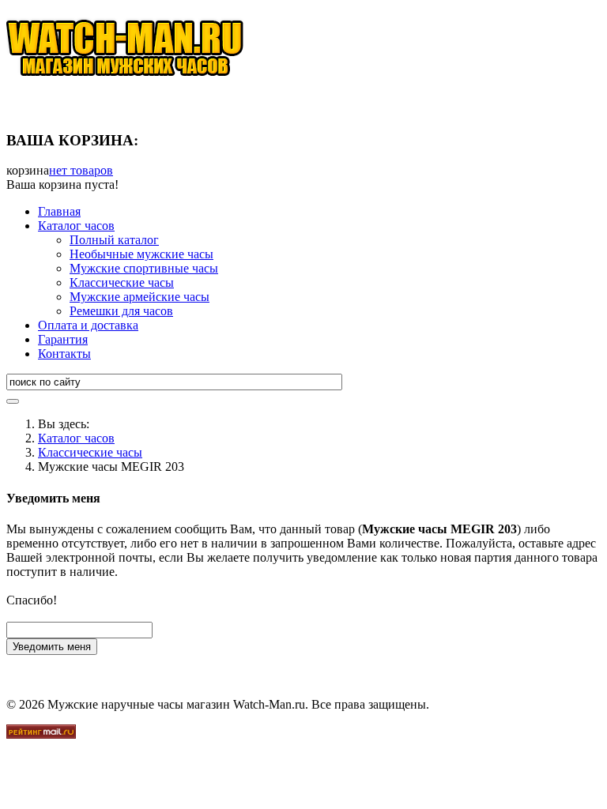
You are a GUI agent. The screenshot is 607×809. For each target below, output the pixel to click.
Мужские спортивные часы (144, 268)
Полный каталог (114, 239)
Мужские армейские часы (139, 296)
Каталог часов (76, 225)
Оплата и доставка (88, 325)
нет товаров (81, 170)
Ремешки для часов (121, 311)
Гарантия (63, 339)
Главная (59, 211)
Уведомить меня (52, 647)
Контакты (64, 353)
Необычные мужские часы (141, 254)
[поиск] (12, 401)
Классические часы (122, 282)
